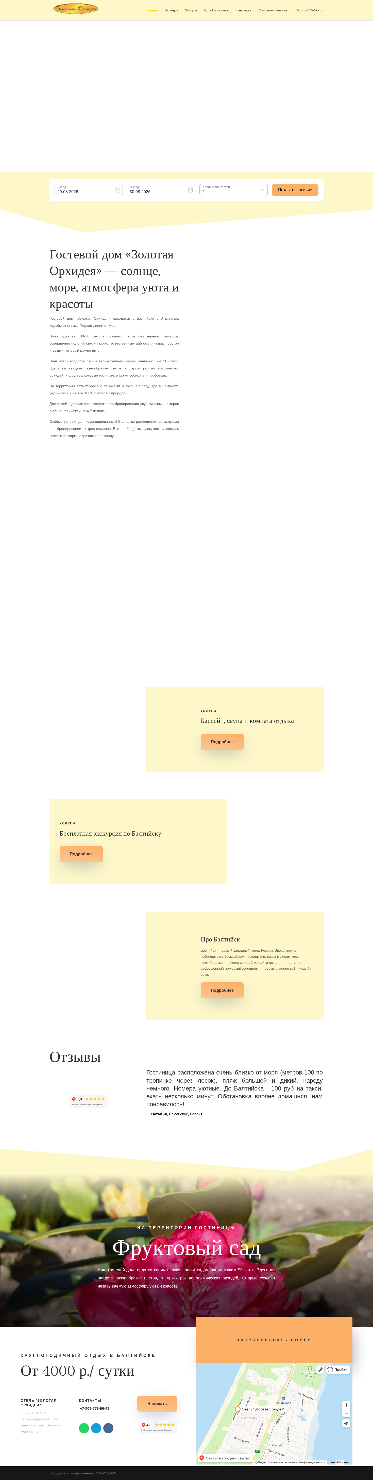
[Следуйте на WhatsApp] (84, 1428)
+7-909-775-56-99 (309, 10)
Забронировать (273, 10)
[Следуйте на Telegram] (96, 1428)
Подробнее (128, 534)
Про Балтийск (216, 10)
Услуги (191, 10)
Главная (151, 10)
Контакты (243, 10)
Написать (157, 1403)
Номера (171, 10)
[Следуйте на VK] (108, 1428)
